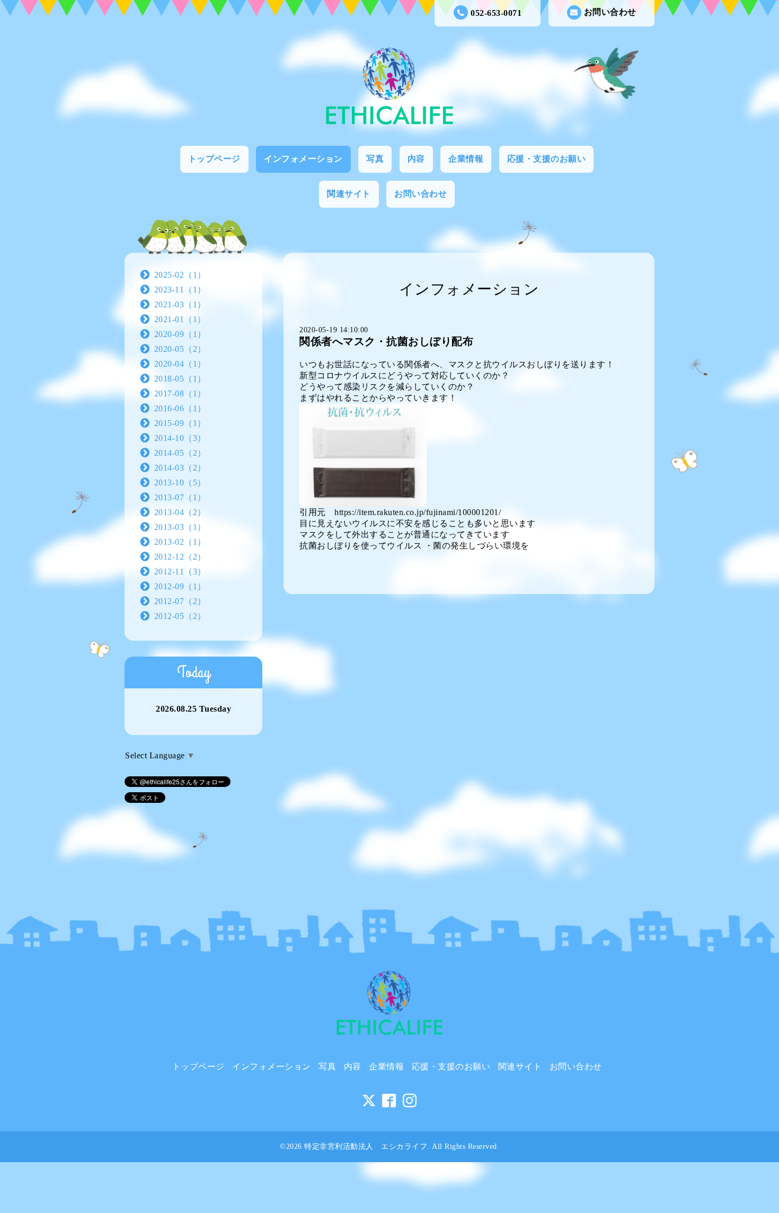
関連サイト (349, 193)
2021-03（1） (180, 304)
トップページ (214, 158)
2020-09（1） (180, 334)
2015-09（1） (180, 423)
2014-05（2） (180, 452)
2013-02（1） (180, 541)
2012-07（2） (180, 601)
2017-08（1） (180, 393)
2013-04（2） (180, 512)
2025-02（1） (180, 274)
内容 (416, 158)
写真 (375, 158)
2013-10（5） (180, 482)
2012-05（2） (180, 616)
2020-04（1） (180, 363)
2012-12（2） (180, 556)
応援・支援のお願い (546, 158)
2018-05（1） (180, 378)
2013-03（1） (180, 527)
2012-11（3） (180, 571)
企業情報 (465, 158)
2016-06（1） (180, 408)
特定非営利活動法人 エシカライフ (365, 1146)
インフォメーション (303, 158)
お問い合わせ (610, 11)
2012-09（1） (180, 586)
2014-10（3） (180, 437)
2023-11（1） (180, 289)
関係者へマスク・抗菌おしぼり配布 (386, 341)
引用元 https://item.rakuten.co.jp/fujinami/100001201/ (404, 512)
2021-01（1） (180, 319)
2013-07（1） (180, 497)
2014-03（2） (180, 467)
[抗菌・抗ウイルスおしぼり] (363, 454)
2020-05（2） (180, 348)
